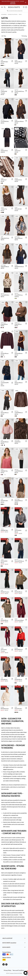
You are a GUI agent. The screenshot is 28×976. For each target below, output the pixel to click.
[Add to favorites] (12, 40)
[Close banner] (25, 2)
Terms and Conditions (18, 970)
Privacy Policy (7, 970)
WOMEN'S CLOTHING (12, 14)
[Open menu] (1, 7)
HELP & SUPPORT (7, 938)
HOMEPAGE (3, 14)
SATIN (20, 14)
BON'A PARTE (6, 947)
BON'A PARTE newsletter (9, 942)
